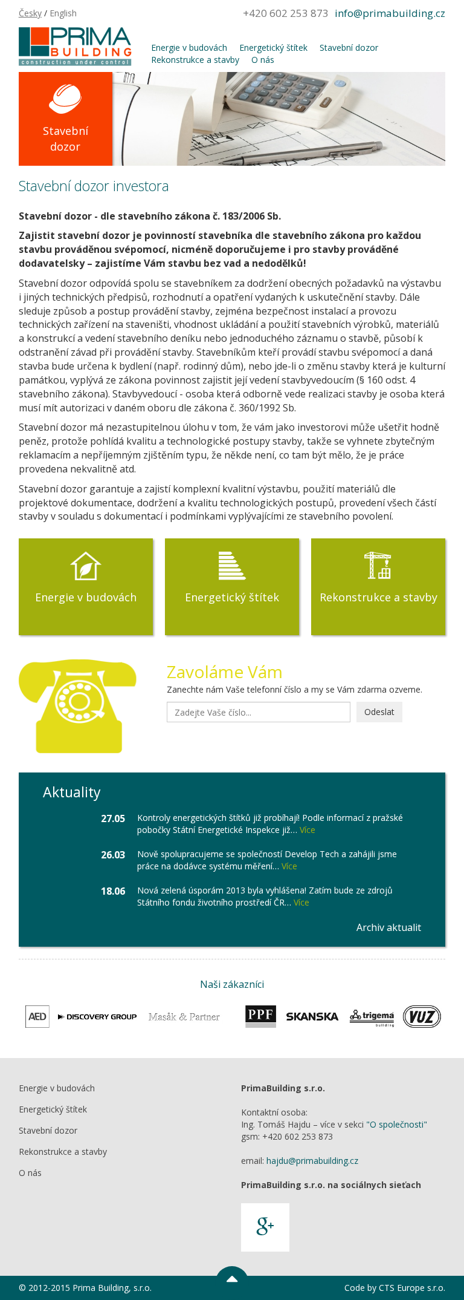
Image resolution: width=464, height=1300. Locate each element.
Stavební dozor (65, 138)
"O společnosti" (396, 1124)
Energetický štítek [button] (273, 47)
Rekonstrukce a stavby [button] (195, 59)
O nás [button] (262, 59)
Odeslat (379, 711)
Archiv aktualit (388, 927)
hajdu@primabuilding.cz (312, 1160)
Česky (30, 13)
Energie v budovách (86, 597)
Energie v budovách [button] (189, 47)
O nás (30, 1172)
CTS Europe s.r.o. (412, 1287)
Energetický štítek (232, 597)
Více (307, 829)
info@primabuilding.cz (390, 13)
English (63, 13)
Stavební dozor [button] (349, 47)
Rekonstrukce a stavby (378, 597)
